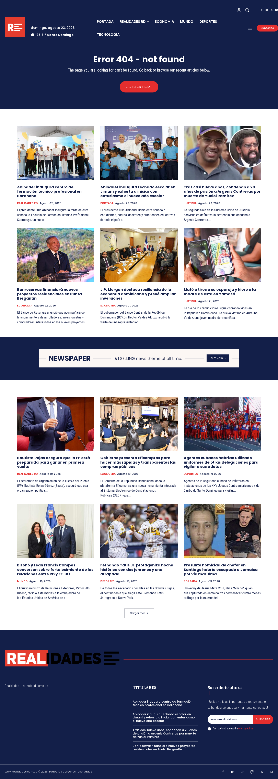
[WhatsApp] (271, 772)
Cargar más (138, 613)
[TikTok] (242, 772)
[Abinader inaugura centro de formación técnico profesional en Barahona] (55, 153)
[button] (247, 10)
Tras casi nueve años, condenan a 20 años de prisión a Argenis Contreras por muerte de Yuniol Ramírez (222, 191)
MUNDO (22, 581)
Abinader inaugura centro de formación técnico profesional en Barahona (49, 191)
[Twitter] (271, 10)
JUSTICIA (190, 203)
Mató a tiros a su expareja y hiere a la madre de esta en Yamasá (220, 292)
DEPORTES (191, 474)
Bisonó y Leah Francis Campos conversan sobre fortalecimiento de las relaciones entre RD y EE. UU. (55, 569)
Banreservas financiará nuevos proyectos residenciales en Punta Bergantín (49, 294)
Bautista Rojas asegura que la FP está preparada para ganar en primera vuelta (53, 462)
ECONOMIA (24, 305)
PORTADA (107, 203)
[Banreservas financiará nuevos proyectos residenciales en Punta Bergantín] (55, 255)
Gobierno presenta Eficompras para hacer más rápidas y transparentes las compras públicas (138, 462)
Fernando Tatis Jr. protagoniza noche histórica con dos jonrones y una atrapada (136, 569)
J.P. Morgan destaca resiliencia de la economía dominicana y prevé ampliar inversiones (138, 294)
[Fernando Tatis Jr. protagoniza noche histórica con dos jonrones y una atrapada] (138, 531)
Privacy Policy (245, 728)
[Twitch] (252, 772)
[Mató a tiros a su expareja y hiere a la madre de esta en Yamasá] (222, 255)
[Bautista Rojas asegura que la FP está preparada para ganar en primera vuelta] (55, 424)
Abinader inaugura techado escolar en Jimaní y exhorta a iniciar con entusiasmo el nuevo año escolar (137, 191)
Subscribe (263, 719)
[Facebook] (261, 10)
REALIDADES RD (27, 203)
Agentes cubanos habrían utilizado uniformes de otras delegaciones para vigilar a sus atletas (221, 462)
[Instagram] (266, 10)
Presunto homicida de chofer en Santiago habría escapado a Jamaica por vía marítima (221, 569)
